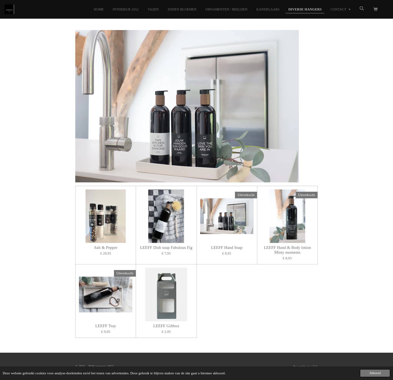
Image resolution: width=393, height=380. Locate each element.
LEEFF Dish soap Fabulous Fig (166, 247)
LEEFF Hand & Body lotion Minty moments (287, 250)
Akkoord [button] (375, 373)
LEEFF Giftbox (166, 326)
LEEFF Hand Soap (226, 247)
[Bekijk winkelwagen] (375, 9)
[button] (294, 34)
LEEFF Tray (105, 326)
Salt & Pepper (105, 247)
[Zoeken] (362, 9)
